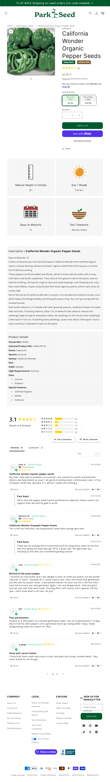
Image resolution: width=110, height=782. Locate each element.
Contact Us (12, 708)
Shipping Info (13, 723)
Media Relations (14, 713)
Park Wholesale (14, 728)
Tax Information (39, 720)
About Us (11, 703)
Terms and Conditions (37, 727)
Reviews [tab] (15, 447)
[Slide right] (37, 79)
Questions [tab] (34, 447)
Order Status (62, 703)
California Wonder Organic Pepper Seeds (56, 26)
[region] (55, 3)
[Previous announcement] (5, 3)
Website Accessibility (41, 733)
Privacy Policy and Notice (40, 713)
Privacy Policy (32, 775)
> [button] (63, 673)
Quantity (65, 109)
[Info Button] (71, 74)
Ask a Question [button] (64, 439)
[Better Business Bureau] (67, 752)
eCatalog (60, 713)
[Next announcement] (104, 3)
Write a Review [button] (90, 439)
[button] (6, 13)
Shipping (65, 79)
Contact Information (48, 775)
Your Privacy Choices (40, 740)
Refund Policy (64, 775)
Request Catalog (63, 718)
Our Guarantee (14, 718)
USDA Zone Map (63, 708)
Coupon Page (62, 723)
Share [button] (68, 148)
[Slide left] (25, 79)
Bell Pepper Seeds (25, 26)
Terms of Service (78, 775)
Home (10, 26)
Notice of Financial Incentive (40, 704)
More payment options (82, 140)
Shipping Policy (93, 775)
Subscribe (91, 716)
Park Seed (20, 775)
